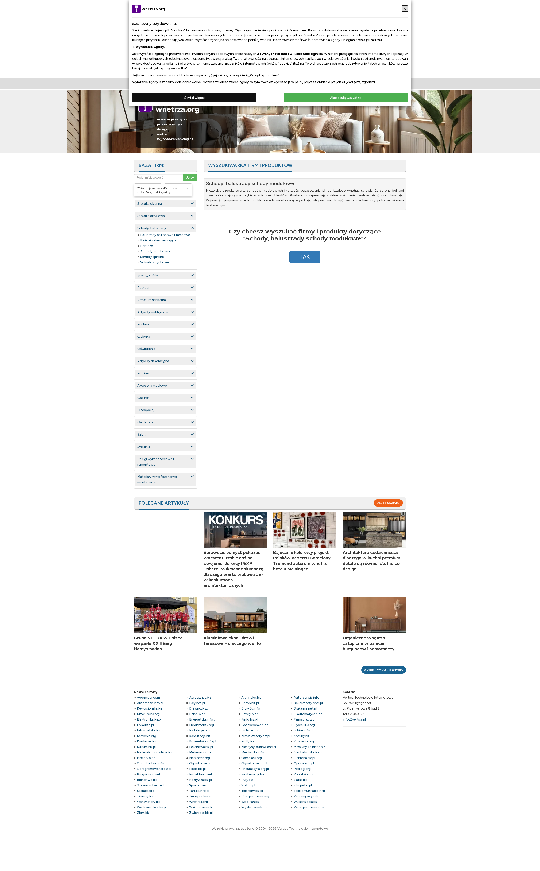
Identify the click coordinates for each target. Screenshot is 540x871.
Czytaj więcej (194, 98)
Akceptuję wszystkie (346, 98)
